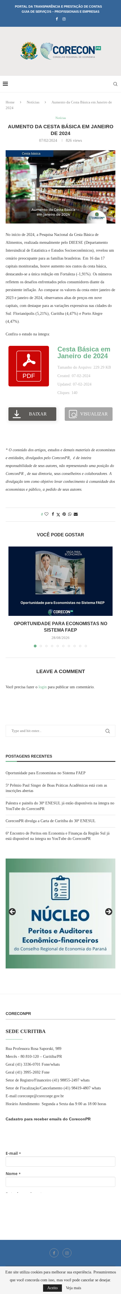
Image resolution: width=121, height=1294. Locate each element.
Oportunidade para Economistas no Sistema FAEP (46, 773)
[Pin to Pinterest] (64, 514)
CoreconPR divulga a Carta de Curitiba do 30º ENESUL (51, 821)
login (43, 687)
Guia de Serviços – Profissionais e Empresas (60, 11)
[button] (13, 596)
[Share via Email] (76, 514)
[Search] (115, 84)
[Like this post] (46, 514)
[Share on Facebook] (53, 514)
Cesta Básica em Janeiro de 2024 (83, 352)
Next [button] (108, 912)
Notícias (33, 102)
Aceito (52, 1288)
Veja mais (73, 1288)
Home (10, 102)
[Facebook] (57, 19)
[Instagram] (64, 19)
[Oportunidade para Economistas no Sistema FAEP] (60, 581)
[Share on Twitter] (58, 514)
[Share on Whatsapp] (69, 514)
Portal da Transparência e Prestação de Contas (58, 6)
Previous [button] (12, 912)
